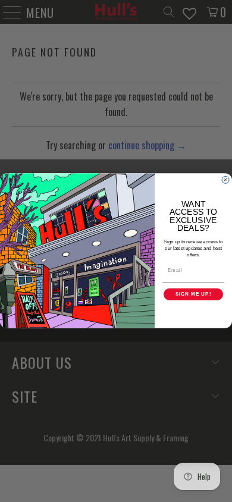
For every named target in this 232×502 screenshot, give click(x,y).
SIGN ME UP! (193, 294)
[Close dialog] (225, 180)
